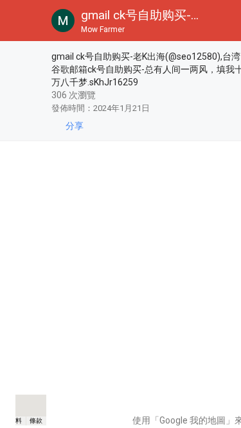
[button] (20, 20)
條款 (36, 420)
